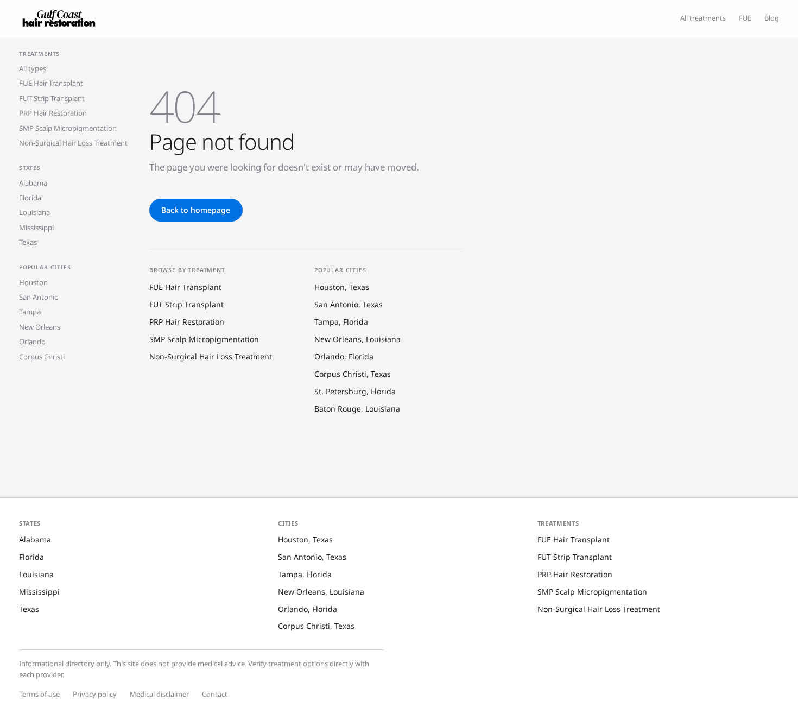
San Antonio (39, 297)
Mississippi (36, 227)
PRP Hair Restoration (53, 113)
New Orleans (39, 327)
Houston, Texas (341, 287)
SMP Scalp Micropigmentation (68, 128)
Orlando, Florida (343, 356)
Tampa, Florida (341, 322)
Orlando (32, 342)
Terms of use (39, 694)
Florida (30, 198)
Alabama (33, 183)
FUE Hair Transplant (51, 84)
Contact (214, 694)
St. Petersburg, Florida (355, 391)
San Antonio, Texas (348, 304)
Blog (771, 18)
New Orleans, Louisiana (357, 339)
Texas (28, 243)
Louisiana (34, 213)
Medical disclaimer (159, 694)
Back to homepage (195, 210)
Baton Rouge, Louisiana (357, 408)
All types (32, 69)
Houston (33, 282)
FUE (745, 18)
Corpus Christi (42, 357)
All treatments (703, 18)
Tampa (30, 312)
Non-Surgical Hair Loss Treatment (73, 143)
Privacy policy (95, 694)
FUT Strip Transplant (52, 99)
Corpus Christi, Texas (352, 374)
